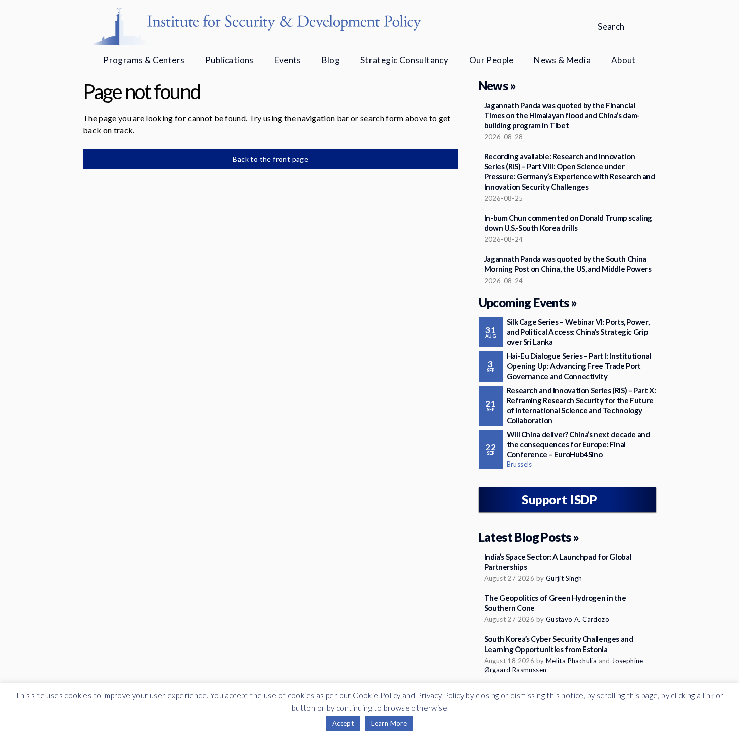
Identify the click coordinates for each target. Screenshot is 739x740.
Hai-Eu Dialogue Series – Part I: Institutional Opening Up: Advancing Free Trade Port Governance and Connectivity (579, 366)
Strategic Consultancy (404, 60)
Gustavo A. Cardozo (577, 619)
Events (287, 60)
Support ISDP (559, 499)
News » (497, 85)
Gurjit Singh (564, 578)
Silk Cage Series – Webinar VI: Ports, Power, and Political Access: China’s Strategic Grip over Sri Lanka (578, 331)
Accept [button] (343, 723)
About (623, 60)
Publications (229, 60)
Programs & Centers (143, 60)
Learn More (389, 723)
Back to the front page (270, 159)
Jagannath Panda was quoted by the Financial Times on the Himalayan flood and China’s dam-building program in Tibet (562, 115)
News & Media (562, 60)
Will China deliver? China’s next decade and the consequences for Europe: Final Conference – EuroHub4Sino (578, 444)
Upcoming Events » (528, 302)
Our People (491, 60)
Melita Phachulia (571, 661)
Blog (331, 60)
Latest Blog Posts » (529, 537)
